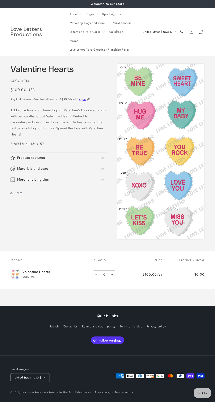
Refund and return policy (98, 326)
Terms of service (131, 326)
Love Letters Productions (35, 392)
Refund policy (83, 392)
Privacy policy (156, 326)
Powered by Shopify (60, 392)
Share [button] (18, 193)
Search (54, 326)
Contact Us (70, 326)
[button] (92, 14)
